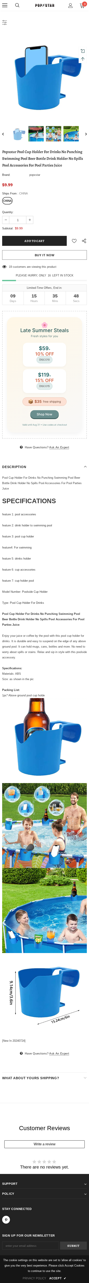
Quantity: (8, 212)
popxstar (34, 174)
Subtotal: (7, 228)
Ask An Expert (59, 447)
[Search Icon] (17, 5)
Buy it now (44, 255)
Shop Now (44, 414)
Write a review (45, 1144)
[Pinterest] (6, 1220)
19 (10, 266)
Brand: (6, 174)
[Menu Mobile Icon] (4, 5)
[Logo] (44, 5)
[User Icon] (70, 5)
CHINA (7, 200)
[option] (44, 74)
